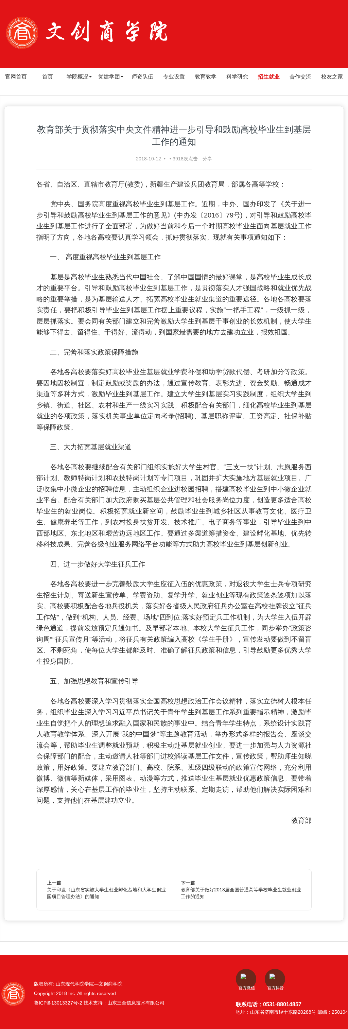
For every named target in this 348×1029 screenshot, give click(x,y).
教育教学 (205, 77)
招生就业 (269, 77)
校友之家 (332, 77)
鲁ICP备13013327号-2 (59, 1003)
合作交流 (300, 77)
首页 (47, 77)
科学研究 (237, 77)
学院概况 (77, 77)
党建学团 (109, 77)
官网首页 (16, 77)
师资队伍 (142, 77)
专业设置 (174, 77)
